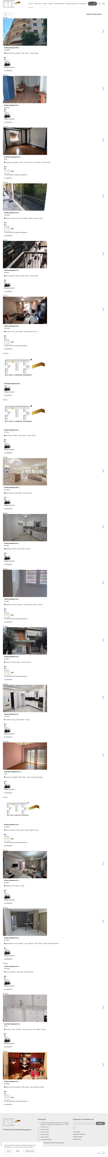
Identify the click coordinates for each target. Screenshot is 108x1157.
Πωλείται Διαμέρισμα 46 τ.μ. (11, 938)
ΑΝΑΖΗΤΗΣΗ (37, 3)
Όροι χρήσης (76, 1131)
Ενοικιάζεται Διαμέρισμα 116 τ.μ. (12, 157)
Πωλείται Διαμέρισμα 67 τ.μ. (11, 270)
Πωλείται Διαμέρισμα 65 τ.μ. (11, 105)
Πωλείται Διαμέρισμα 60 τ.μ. (11, 824)
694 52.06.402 (45, 1134)
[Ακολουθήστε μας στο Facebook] (74, 1128)
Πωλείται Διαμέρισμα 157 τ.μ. (11, 212)
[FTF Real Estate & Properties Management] (9, 171)
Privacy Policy (29, 1147)
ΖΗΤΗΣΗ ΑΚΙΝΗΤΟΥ (59, 3)
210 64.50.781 (44, 1132)
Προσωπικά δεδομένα (79, 1134)
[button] (103, 31)
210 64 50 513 (45, 1127)
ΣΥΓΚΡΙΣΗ (50, 3)
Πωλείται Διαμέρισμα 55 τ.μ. (11, 543)
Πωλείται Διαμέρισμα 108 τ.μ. (11, 47)
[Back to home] (11, 3)
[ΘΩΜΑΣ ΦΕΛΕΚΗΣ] (7, 64)
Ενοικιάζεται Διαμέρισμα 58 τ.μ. (12, 383)
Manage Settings (29, 1151)
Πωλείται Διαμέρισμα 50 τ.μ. (11, 430)
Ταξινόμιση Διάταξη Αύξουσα (94, 14)
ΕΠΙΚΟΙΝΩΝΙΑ (83, 3)
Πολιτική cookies (77, 1136)
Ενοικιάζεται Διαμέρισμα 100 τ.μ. (12, 771)
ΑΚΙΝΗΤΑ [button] (30, 3)
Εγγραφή (100, 1123)
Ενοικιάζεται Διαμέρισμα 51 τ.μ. (12, 1024)
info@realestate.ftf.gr (46, 1139)
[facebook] (99, 3)
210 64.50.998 (45, 1129)
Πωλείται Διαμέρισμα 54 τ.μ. (11, 880)
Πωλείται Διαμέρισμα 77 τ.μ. (11, 1081)
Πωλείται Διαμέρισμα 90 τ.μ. (11, 326)
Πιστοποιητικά (77, 1139)
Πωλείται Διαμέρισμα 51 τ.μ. (11, 714)
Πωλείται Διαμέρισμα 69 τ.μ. (11, 966)
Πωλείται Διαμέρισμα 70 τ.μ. (11, 599)
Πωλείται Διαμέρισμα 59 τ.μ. (11, 656)
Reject (18, 1151)
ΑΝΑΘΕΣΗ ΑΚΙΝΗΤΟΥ (72, 3)
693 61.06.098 (45, 1137)
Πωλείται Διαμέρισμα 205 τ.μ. (12, 487)
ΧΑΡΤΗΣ (44, 3)
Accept (9, 1151)
